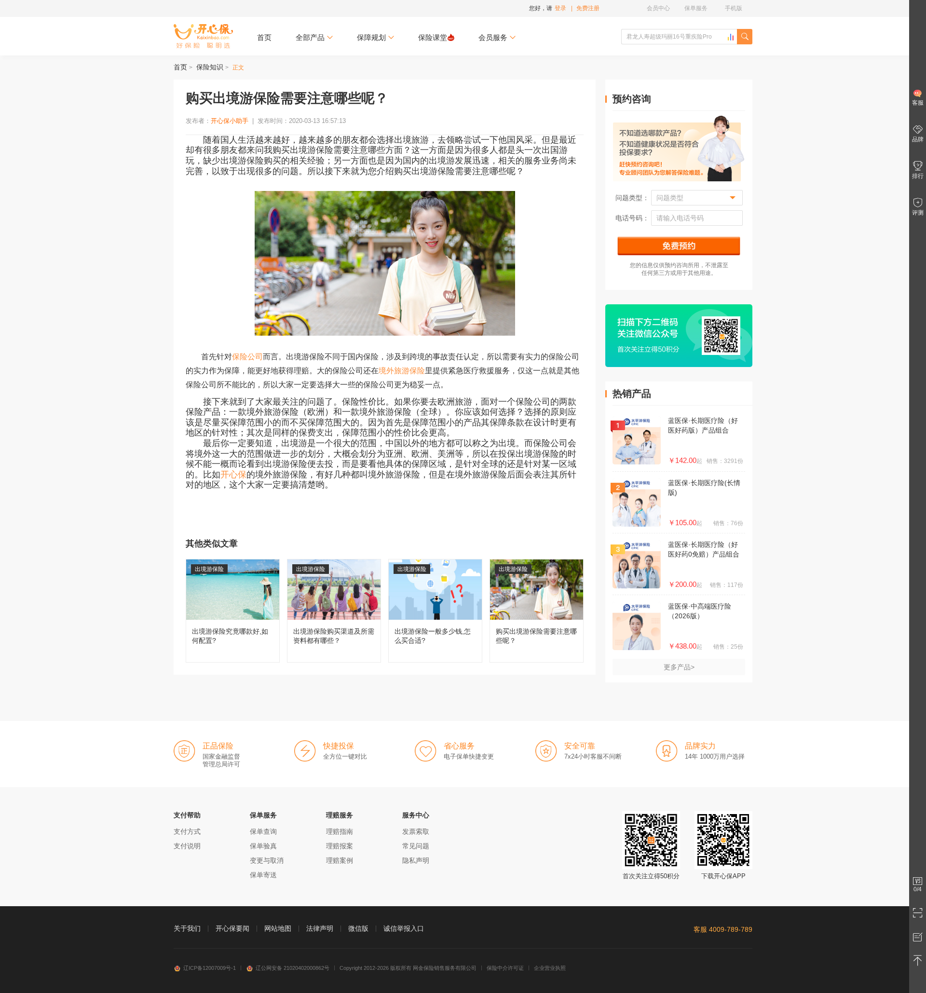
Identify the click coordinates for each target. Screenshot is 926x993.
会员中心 (658, 8)
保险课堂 (432, 37)
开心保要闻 (232, 928)
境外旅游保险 (402, 371)
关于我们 (187, 928)
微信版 (358, 928)
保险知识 (209, 67)
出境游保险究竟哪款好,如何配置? (232, 610)
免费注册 (587, 8)
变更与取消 (267, 860)
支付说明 (187, 846)
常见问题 (415, 846)
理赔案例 (339, 860)
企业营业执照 (550, 968)
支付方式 (187, 831)
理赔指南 (339, 831)
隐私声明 (415, 860)
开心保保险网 (203, 36)
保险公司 (247, 357)
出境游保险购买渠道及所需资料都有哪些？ (334, 610)
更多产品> (679, 667)
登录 (560, 8)
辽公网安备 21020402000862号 (292, 968)
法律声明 (319, 928)
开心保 (233, 474)
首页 (264, 37)
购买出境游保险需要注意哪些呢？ (536, 610)
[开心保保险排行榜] (730, 37)
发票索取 (415, 831)
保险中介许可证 (505, 968)
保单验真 (263, 846)
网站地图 (277, 928)
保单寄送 (263, 875)
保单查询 (263, 831)
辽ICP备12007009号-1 (209, 968)
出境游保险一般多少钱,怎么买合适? (435, 610)
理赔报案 (339, 846)
